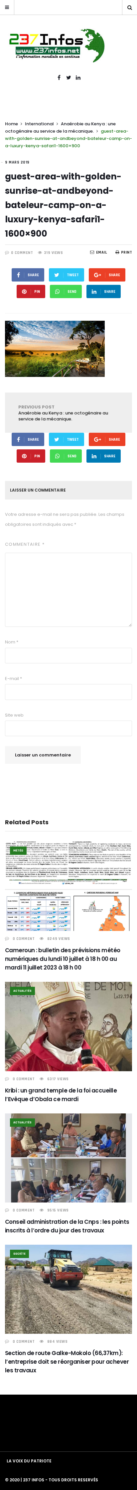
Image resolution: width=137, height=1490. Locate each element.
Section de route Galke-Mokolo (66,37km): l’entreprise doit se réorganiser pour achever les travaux (67, 1361)
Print (126, 252)
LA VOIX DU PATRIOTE (29, 1461)
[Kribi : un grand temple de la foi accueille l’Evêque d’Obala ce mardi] (68, 1026)
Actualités (22, 991)
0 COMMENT (22, 252)
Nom (11, 642)
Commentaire (25, 544)
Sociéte (19, 1254)
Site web (14, 715)
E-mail (13, 678)
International (39, 124)
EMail (101, 252)
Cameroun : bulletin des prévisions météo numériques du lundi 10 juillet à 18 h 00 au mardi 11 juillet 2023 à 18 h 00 (62, 959)
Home (11, 124)
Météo (18, 851)
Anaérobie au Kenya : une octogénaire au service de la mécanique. (63, 413)
